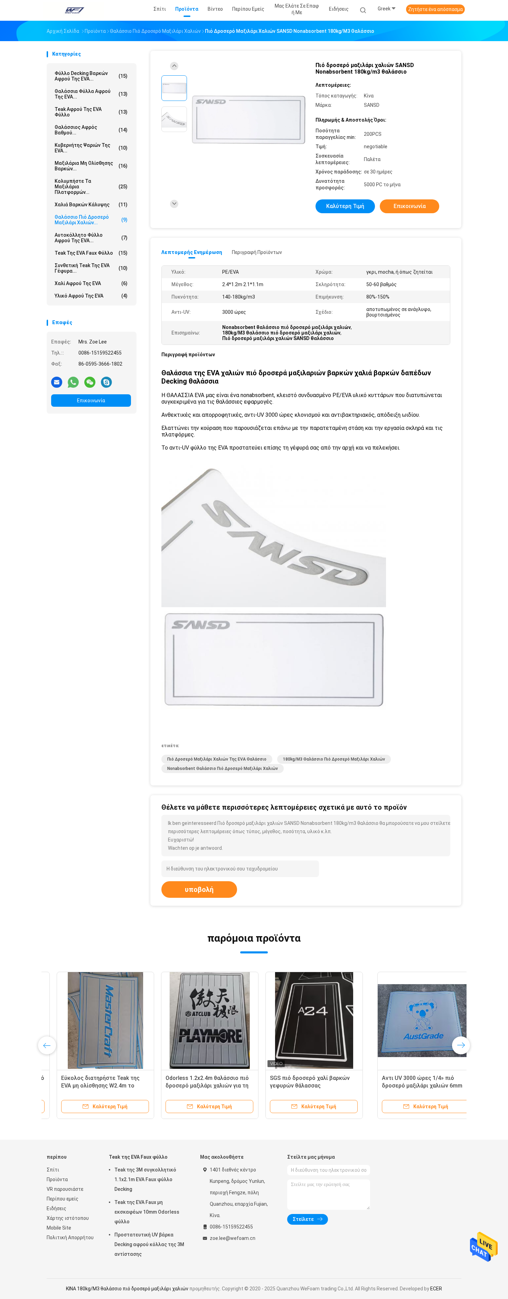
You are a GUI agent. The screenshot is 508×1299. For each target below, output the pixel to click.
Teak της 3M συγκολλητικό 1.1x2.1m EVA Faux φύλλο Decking (145, 1179)
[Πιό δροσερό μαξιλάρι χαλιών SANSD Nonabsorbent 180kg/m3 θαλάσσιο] (248, 120)
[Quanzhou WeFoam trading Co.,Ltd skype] (106, 381)
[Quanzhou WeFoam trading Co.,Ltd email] (56, 381)
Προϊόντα (57, 1179)
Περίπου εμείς (62, 1199)
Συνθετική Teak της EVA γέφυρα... (91, 268)
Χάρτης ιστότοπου (68, 1218)
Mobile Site (59, 1228)
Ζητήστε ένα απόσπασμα (435, 9)
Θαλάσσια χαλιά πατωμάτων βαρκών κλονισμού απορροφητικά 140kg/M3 (296, 1085)
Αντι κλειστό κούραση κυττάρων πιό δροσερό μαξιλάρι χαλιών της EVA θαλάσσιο (408, 1085)
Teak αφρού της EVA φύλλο (91, 111)
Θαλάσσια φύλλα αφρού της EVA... (91, 94)
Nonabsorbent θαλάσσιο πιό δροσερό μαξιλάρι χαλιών (222, 768)
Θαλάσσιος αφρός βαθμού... (91, 129)
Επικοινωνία (91, 400)
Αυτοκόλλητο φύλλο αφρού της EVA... (91, 237)
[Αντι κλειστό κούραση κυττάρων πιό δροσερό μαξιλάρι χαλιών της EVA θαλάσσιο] (408, 1020)
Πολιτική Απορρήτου (70, 1237)
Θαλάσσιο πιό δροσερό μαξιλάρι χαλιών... (91, 219)
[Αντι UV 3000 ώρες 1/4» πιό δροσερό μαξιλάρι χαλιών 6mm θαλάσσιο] (95, 1020)
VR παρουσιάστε (65, 1189)
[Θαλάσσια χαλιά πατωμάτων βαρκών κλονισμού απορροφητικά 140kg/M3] (304, 1020)
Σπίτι (53, 1170)
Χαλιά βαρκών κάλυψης (91, 204)
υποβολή (199, 889)
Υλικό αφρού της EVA (91, 296)
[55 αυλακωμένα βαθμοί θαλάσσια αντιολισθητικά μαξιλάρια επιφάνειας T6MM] (199, 1020)
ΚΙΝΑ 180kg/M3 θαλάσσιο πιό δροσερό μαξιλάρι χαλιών (127, 1288)
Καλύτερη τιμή (345, 206)
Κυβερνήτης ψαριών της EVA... (91, 147)
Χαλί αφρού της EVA (91, 283)
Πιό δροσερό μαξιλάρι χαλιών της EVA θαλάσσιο (216, 759)
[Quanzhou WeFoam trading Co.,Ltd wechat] (89, 381)
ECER (436, 1288)
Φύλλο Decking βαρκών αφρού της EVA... (91, 76)
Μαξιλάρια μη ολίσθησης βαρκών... (91, 165)
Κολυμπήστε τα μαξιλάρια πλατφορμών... (91, 186)
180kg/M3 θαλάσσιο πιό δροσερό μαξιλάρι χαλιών (334, 759)
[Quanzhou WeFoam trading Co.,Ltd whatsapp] (73, 381)
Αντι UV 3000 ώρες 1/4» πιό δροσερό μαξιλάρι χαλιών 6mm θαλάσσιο (91, 1085)
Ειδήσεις (56, 1208)
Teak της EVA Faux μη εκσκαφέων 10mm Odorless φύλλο (146, 1211)
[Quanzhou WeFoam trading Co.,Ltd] (73, 10)
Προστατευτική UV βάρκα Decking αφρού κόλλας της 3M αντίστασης (149, 1244)
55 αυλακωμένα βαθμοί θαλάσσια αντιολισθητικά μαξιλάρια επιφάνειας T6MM (198, 1085)
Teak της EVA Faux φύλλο (91, 253)
